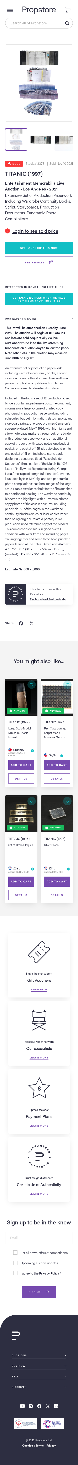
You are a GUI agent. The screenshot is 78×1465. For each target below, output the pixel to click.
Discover (19, 1387)
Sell (15, 1376)
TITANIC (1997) (24, 173)
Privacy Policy (49, 1273)
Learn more (39, 1057)
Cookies (27, 1445)
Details (21, 778)
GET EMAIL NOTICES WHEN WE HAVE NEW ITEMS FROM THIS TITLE (39, 299)
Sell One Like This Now (39, 248)
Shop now (39, 989)
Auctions (19, 1355)
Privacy (51, 1445)
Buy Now (18, 1366)
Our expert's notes (21, 318)
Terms (39, 1445)
